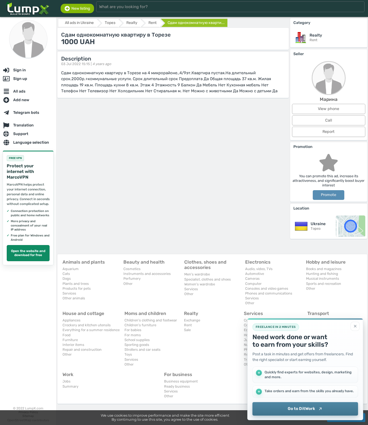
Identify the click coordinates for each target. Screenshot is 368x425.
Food (67, 335)
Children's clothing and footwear (150, 320)
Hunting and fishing (322, 274)
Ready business (177, 386)
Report (328, 131)
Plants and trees (76, 284)
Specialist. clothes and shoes (207, 279)
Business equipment (181, 381)
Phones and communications (268, 293)
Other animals (74, 298)
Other (128, 284)
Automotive (254, 274)
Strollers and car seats (142, 350)
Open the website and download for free (28, 253)
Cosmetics (132, 269)
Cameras (252, 279)
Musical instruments (322, 279)
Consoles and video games (266, 288)
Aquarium (71, 269)
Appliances (72, 320)
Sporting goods (136, 345)
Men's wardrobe (197, 274)
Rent (188, 325)
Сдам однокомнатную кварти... (196, 22)
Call (328, 120)
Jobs (67, 381)
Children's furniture (140, 325)
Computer (253, 284)
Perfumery (132, 279)
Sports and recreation (323, 284)
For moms (132, 335)
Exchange (192, 320)
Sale (187, 330)
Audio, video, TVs (259, 269)
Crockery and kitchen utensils (87, 325)
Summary (70, 386)
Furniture (70, 340)
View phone (328, 109)
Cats (66, 274)
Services (69, 293)
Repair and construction (82, 350)
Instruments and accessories (147, 274)
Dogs (67, 279)
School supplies (137, 340)
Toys (128, 354)
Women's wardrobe (199, 284)
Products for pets (77, 288)
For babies (132, 330)
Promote (328, 195)
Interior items (73, 345)
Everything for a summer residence (91, 330)
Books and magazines (324, 269)
